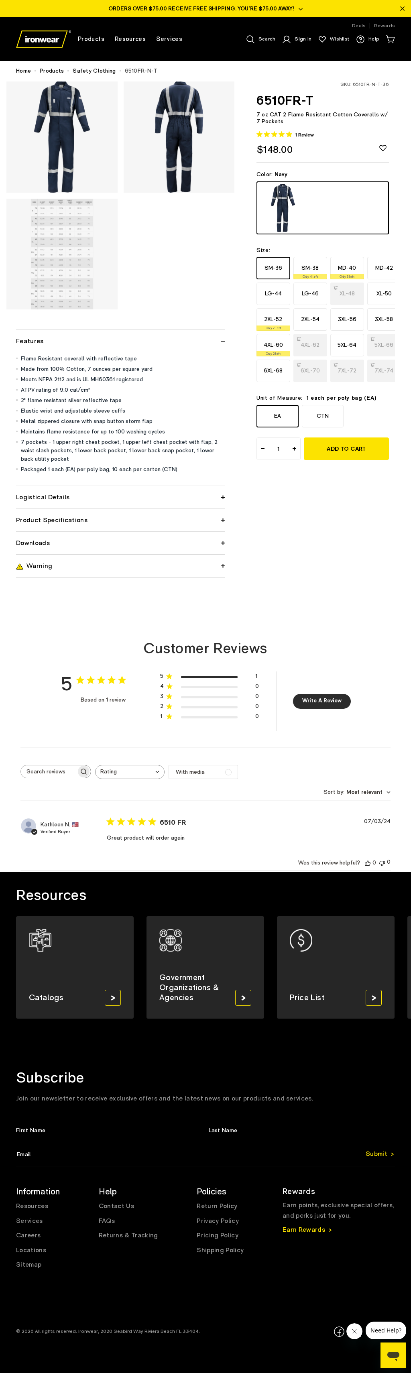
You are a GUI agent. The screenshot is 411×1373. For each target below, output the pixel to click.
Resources (32, 1206)
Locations (31, 1250)
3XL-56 (347, 319)
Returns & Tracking (128, 1235)
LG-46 (310, 293)
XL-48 (348, 291)
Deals (359, 26)
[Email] (205, 1154)
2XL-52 (273, 323)
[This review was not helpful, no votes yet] (382, 862)
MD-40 (347, 271)
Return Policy (217, 1206)
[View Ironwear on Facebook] (339, 1331)
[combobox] (130, 772)
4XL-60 (273, 349)
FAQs (107, 1221)
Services (29, 1221)
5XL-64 (347, 345)
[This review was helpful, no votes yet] (367, 862)
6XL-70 (311, 368)
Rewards (384, 26)
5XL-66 (385, 342)
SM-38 (310, 271)
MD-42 (384, 267)
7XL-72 (348, 368)
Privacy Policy (217, 1221)
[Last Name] (302, 1130)
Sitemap (28, 1265)
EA (277, 416)
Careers (28, 1235)
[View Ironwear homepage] (43, 39)
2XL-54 (310, 319)
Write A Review (322, 700)
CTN (323, 416)
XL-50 (384, 293)
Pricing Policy (217, 1235)
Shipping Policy (220, 1250)
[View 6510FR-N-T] (322, 207)
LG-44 (273, 293)
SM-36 (273, 267)
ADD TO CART (346, 449)
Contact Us (116, 1206)
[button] (390, 39)
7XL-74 (385, 368)
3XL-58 (384, 319)
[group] (75, 967)
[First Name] (109, 1130)
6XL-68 (273, 370)
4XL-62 (311, 342)
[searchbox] (48, 771)
